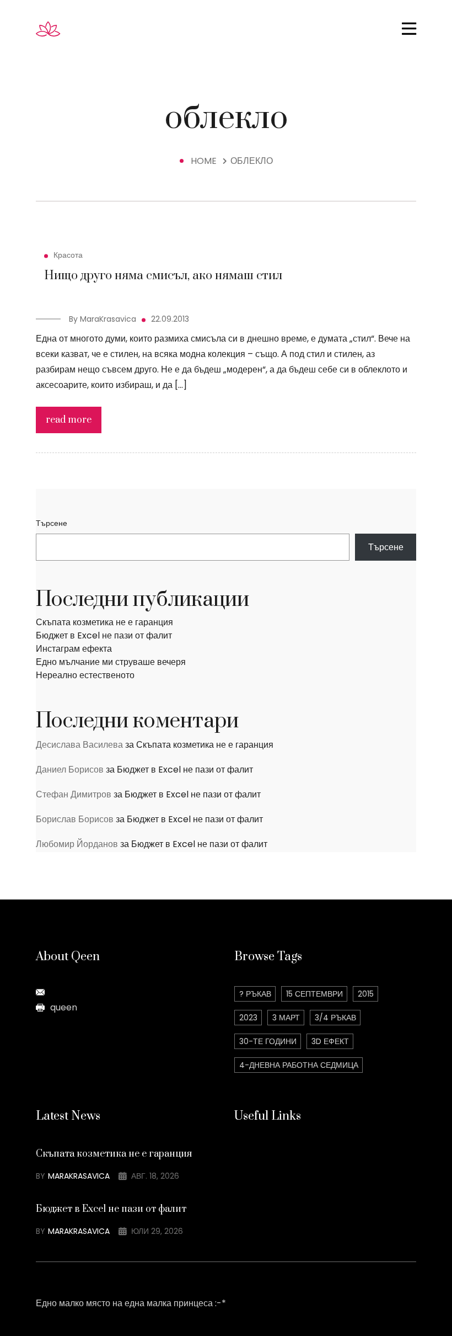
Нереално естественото (85, 675)
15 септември (314, 993)
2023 (248, 1017)
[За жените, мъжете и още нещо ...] (69, 28)
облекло (251, 161)
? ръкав (255, 993)
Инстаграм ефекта (74, 648)
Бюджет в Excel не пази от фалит (104, 635)
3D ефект (330, 1041)
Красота (68, 254)
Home (206, 161)
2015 (366, 993)
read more (69, 420)
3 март (286, 1017)
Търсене (51, 523)
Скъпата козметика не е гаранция (104, 622)
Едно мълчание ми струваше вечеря (111, 662)
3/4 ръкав (335, 1017)
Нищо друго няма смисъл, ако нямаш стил (163, 275)
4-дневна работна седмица (298, 1065)
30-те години (268, 1041)
